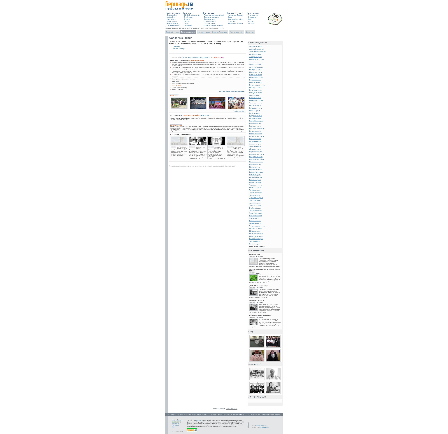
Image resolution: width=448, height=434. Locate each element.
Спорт (186, 23)
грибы (215, 57)
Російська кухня (255, 180)
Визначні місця (235, 414)
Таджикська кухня (255, 193)
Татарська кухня (255, 190)
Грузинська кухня (255, 90)
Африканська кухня (256, 62)
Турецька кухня (254, 195)
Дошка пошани (172, 21)
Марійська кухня (255, 164)
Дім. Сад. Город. (210, 23)
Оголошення (252, 17)
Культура (187, 19)
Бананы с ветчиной (177, 89)
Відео (230, 17)
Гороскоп (251, 21)
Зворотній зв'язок (177, 420)
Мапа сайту (175, 423)
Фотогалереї (255, 364)
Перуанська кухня (255, 177)
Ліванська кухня (255, 149)
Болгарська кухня (255, 75)
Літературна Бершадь (235, 23)
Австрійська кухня (255, 46)
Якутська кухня (254, 241)
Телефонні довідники (211, 17)
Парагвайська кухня (256, 172)
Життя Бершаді (235, 13)
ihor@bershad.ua (261, 425)
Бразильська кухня (256, 77)
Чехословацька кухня (257, 226)
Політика (187, 21)
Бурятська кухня (255, 80)
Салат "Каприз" (176, 81)
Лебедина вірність (256, 301)
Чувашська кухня (255, 228)
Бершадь (198, 420)
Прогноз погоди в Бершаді (213, 25)
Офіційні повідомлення (192, 15)
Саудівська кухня (255, 185)
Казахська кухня (255, 139)
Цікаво (257, 273)
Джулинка (205, 115)
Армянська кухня (255, 64)
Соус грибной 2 (204, 57)
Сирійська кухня (255, 187)
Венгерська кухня (255, 87)
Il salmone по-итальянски (179, 87)
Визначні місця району (236, 19)
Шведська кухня (255, 231)
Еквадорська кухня (256, 100)
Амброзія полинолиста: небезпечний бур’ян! (264, 270)
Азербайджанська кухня (257, 52)
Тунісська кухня (255, 200)
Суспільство (188, 17)
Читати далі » (241, 131)
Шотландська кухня (256, 236)
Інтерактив (253, 13)
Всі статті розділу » (232, 91)
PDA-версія (175, 425)
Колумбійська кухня (256, 121)
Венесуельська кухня (257, 85)
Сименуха (176, 46)
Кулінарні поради (204, 32)
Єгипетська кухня (255, 103)
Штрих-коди (250, 32)
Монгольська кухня (256, 162)
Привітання (188, 25)
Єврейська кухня (255, 105)
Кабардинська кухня (256, 136)
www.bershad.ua (231, 409)
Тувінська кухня (255, 203)
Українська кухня (255, 208)
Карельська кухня (255, 134)
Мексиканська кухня (256, 159)
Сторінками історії (173, 25)
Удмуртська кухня (255, 210)
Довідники (209, 13)
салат (218, 57)
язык (222, 57)
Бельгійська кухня (255, 82)
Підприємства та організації (214, 15)
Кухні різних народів (196, 61)
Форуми (179, 414)
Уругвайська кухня (255, 213)
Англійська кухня (255, 54)
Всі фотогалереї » (239, 111)
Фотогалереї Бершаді (235, 15)
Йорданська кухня (255, 116)
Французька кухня (255, 216)
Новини (187, 13)
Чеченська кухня (255, 223)
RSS (173, 427)
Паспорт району (172, 23)
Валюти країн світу (236, 32)
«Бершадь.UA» (264, 427)
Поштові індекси (209, 21)
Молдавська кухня (255, 157)
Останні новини (257, 250)
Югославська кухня (256, 239)
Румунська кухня (255, 182)
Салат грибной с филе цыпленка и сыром (184, 79)
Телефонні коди (209, 19)
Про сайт (251, 23)
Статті (250, 19)
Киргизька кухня (255, 126)
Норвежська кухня (255, 169)
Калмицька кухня (255, 118)
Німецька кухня (254, 167)
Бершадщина (173, 13)
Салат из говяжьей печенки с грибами (183, 83)
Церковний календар (219, 32)
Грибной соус (196, 57)
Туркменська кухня (256, 198)
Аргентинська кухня (256, 67)
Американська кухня (256, 59)
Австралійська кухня (256, 49)
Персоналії (231, 21)
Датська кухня (254, 95)
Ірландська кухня (255, 108)
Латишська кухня (255, 144)
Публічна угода (176, 421)
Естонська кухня (255, 98)
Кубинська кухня (255, 141)
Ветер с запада (186, 57)
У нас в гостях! (253, 15)
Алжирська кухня (255, 57)
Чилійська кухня (255, 221)
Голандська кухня (255, 93)
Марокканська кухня (256, 154)
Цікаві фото (174, 95)
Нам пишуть (259, 287)
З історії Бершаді (176, 125)
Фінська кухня (254, 218)
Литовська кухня (255, 146)
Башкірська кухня (255, 69)
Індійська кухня (254, 113)
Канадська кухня (255, 131)
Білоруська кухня (255, 72)
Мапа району (171, 19)
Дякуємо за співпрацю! (258, 286)
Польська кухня (255, 175)
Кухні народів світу (188, 32)
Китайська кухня (255, 123)
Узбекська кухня (255, 205)
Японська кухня (254, 244)
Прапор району (172, 15)
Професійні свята (172, 32)
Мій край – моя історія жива (260, 315)
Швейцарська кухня (256, 234)
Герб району (171, 17)
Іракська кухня (254, 111)
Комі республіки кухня (257, 128)
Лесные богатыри (179, 49)
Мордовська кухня (255, 152)
